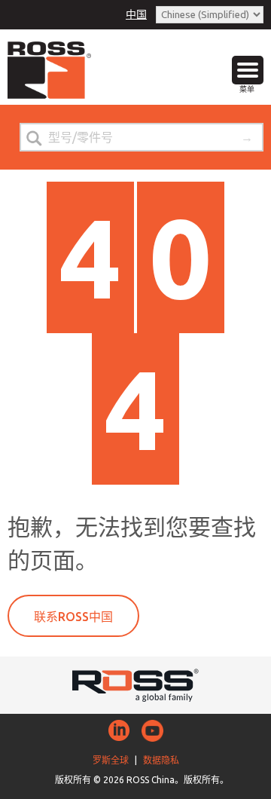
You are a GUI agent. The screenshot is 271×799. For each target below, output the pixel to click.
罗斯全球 (111, 760)
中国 (136, 14)
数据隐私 (161, 760)
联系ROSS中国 (73, 616)
